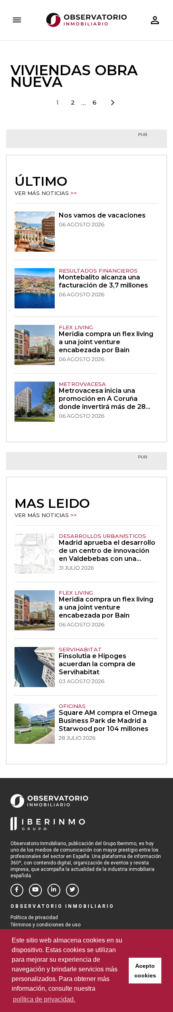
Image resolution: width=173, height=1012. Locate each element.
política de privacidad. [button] (44, 999)
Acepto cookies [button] (145, 971)
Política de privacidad (34, 917)
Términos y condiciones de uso (45, 925)
